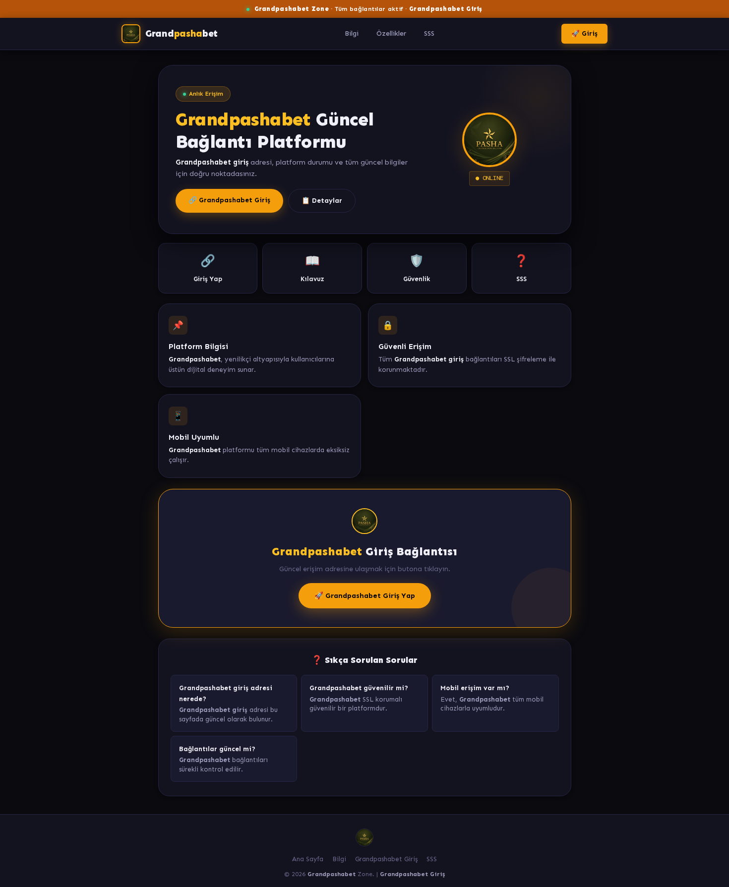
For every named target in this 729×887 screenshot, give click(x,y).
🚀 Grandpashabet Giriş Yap (364, 595)
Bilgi (352, 33)
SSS (429, 33)
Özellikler (391, 33)
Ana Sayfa (307, 859)
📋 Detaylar (322, 200)
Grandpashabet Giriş (386, 859)
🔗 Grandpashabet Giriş (229, 200)
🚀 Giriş (584, 33)
